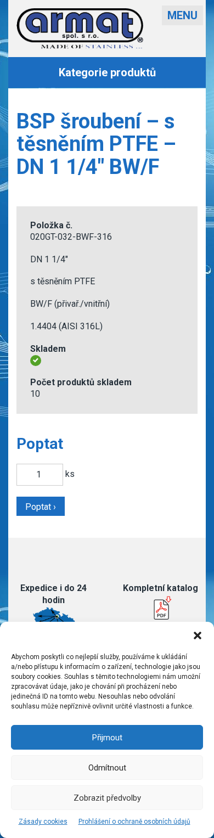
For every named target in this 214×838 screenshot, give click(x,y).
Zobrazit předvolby (107, 798)
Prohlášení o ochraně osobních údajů (134, 821)
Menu (182, 15)
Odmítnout (107, 768)
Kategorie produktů (107, 72)
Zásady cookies (43, 821)
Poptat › (40, 507)
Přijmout (107, 738)
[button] (197, 635)
